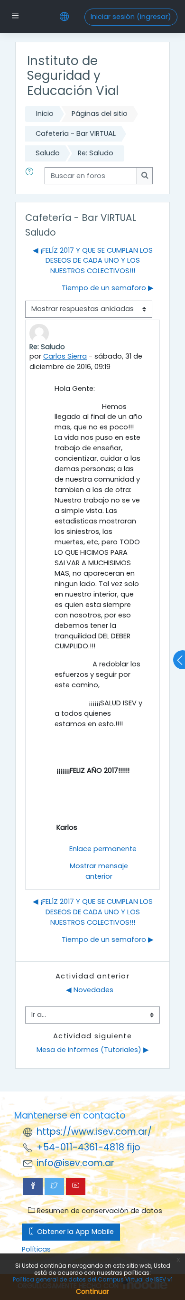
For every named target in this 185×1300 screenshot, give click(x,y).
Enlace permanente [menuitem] (103, 849)
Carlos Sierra (65, 356)
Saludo (48, 153)
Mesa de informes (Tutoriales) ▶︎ (93, 1049)
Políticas (36, 1249)
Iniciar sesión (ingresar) (131, 16)
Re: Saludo (95, 153)
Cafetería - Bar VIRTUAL (76, 133)
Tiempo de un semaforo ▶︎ (108, 288)
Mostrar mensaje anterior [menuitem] (99, 871)
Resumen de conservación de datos (98, 1210)
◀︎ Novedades (89, 990)
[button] (31, 175)
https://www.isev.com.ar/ (94, 1131)
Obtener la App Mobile (74, 1231)
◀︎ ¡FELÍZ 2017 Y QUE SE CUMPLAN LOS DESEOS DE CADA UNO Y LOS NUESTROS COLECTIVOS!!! (93, 261)
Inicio (45, 113)
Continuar (92, 1291)
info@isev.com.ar (75, 1163)
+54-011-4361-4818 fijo (88, 1147)
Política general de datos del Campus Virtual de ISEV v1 (93, 1279)
